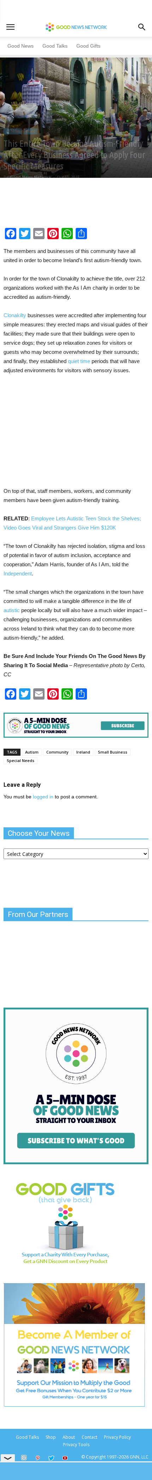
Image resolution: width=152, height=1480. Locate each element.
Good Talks (55, 46)
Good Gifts (88, 46)
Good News (20, 46)
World (30, 131)
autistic (12, 610)
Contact (89, 1437)
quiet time (79, 361)
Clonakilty (15, 315)
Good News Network (30, 177)
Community (57, 752)
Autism (32, 752)
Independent (18, 573)
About (69, 1437)
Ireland (83, 752)
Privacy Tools (76, 1445)
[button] (142, 27)
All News (13, 131)
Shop (51, 1437)
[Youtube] (65, 1458)
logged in (43, 796)
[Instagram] (23, 1458)
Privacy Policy (117, 1437)
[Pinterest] (37, 1458)
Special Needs (20, 760)
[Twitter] (51, 1458)
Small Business (112, 752)
